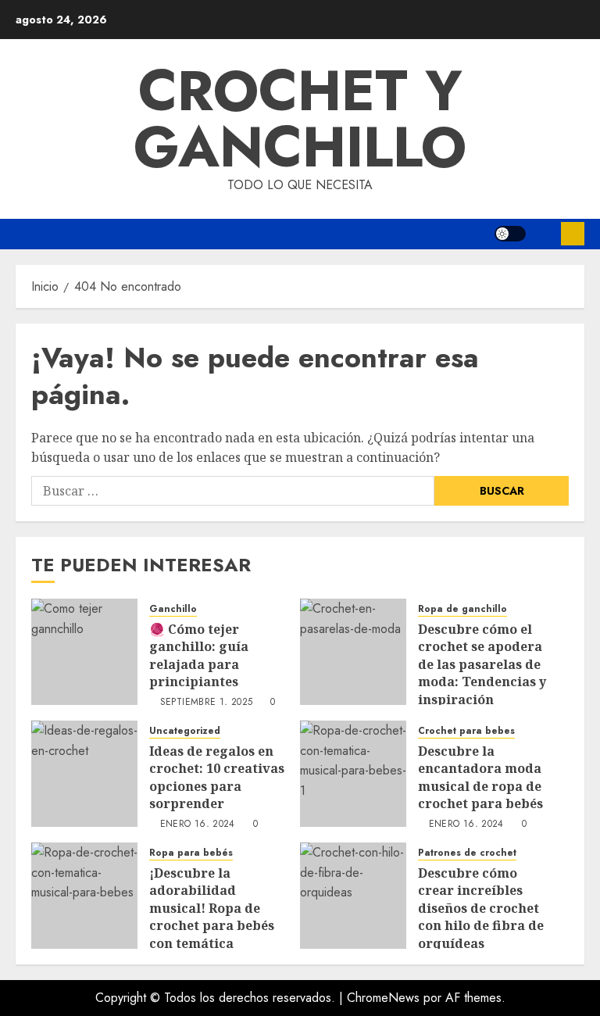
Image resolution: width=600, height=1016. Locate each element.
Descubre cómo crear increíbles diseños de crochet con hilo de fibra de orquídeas (481, 908)
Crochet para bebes (466, 731)
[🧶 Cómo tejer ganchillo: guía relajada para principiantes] (84, 652)
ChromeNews (383, 998)
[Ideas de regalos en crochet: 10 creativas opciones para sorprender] (84, 774)
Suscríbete (572, 233)
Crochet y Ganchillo (300, 119)
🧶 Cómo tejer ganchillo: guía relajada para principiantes (198, 655)
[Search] (543, 234)
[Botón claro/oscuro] (510, 233)
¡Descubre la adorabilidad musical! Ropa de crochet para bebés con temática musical (211, 916)
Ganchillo (173, 609)
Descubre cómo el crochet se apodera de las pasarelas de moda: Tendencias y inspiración (482, 664)
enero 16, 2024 (197, 824)
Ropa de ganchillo (462, 609)
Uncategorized (184, 731)
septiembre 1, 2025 (206, 702)
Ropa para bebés (191, 853)
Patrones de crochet (467, 853)
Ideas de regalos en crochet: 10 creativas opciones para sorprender (216, 777)
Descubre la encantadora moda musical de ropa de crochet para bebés (480, 777)
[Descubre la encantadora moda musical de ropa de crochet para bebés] (353, 774)
